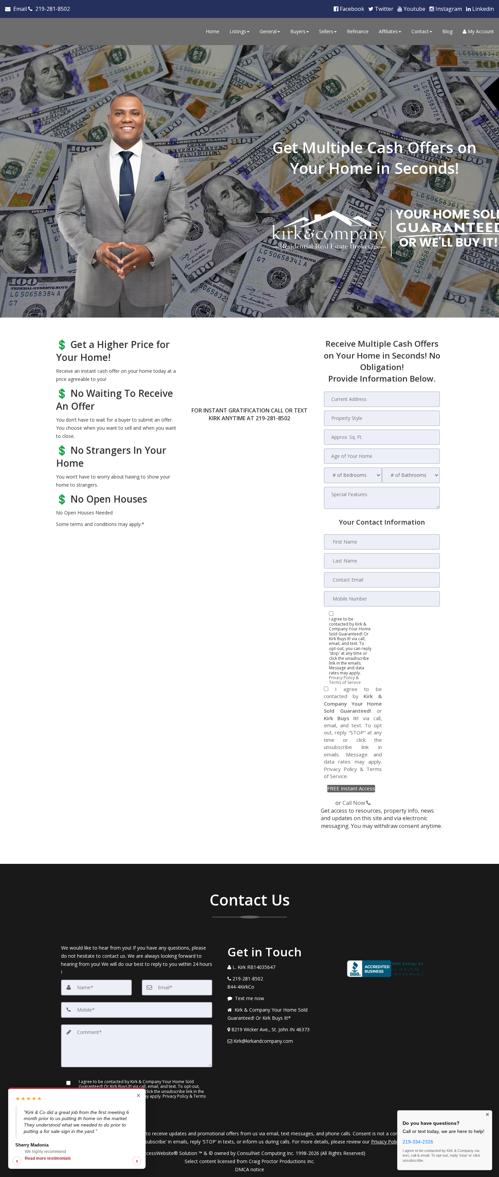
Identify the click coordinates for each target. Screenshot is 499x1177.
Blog (447, 31)
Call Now (354, 803)
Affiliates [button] (388, 31)
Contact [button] (420, 31)
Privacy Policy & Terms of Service (345, 680)
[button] (351, 788)
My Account (480, 31)
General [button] (268, 31)
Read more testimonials (48, 1158)
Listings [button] (237, 31)
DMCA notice (249, 1169)
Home (212, 31)
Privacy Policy (340, 769)
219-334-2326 (418, 1141)
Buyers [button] (298, 31)
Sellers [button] (326, 31)
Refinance (358, 31)
